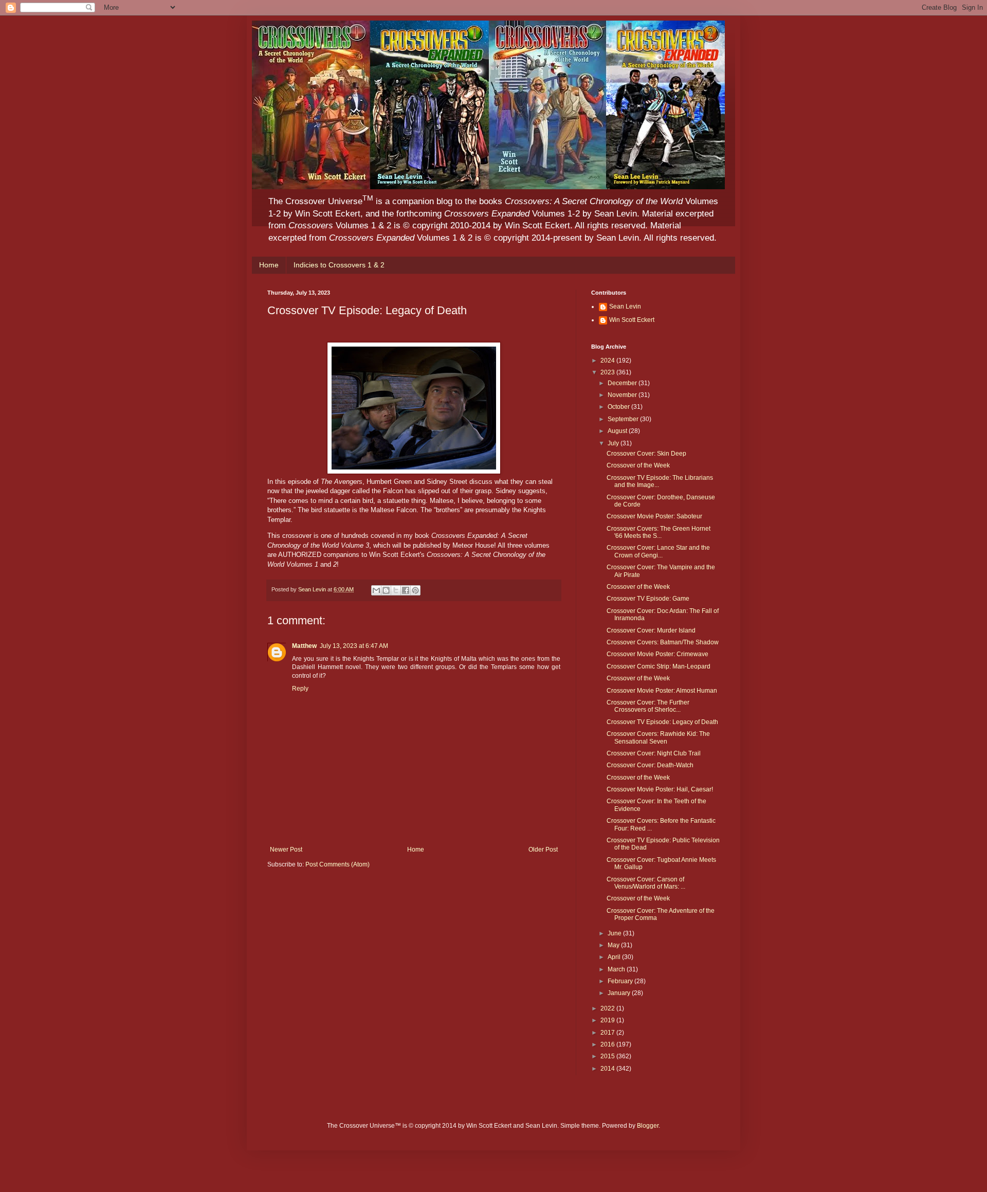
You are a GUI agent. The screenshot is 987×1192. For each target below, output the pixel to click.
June (615, 933)
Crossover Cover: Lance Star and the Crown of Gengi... (658, 551)
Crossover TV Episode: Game (648, 598)
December (623, 383)
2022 (608, 1008)
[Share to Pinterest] (415, 590)
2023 (608, 372)
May (614, 945)
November (623, 395)
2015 (608, 1056)
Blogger (648, 1125)
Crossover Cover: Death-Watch (650, 765)
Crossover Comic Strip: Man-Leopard (658, 666)
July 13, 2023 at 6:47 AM (354, 645)
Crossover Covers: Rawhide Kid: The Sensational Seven (658, 737)
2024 (608, 360)
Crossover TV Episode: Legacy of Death (662, 722)
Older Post (543, 849)
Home (269, 265)
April (615, 957)
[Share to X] (396, 590)
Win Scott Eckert (631, 319)
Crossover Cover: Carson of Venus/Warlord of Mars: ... (646, 883)
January (620, 993)
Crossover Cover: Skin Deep (646, 453)
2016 (608, 1044)
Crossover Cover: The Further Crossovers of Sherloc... (648, 706)
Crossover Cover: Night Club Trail (654, 753)
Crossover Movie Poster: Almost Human (662, 690)
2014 (608, 1068)
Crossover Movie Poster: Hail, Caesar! (660, 789)
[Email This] (376, 590)
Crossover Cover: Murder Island (651, 630)
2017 (608, 1032)
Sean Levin (625, 306)
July (614, 443)
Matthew (304, 645)
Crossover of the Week (638, 465)
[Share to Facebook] (405, 590)
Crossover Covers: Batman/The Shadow (663, 642)
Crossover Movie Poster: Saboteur (654, 516)
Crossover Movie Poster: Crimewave (657, 654)
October (619, 406)
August (618, 431)
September (624, 419)
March (617, 969)
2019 (608, 1020)
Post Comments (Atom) (337, 864)
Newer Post (286, 849)
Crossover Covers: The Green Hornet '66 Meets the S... (658, 532)
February (621, 981)
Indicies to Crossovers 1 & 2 (339, 265)
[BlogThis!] (386, 590)
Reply (300, 688)
